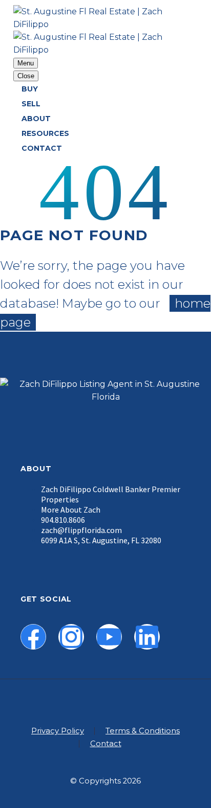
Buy (30, 89)
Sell (31, 103)
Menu (25, 63)
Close (25, 76)
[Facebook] (33, 637)
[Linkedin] (147, 637)
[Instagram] (71, 637)
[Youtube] (109, 637)
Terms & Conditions (143, 731)
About (36, 118)
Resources (45, 133)
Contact (42, 148)
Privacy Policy (57, 731)
